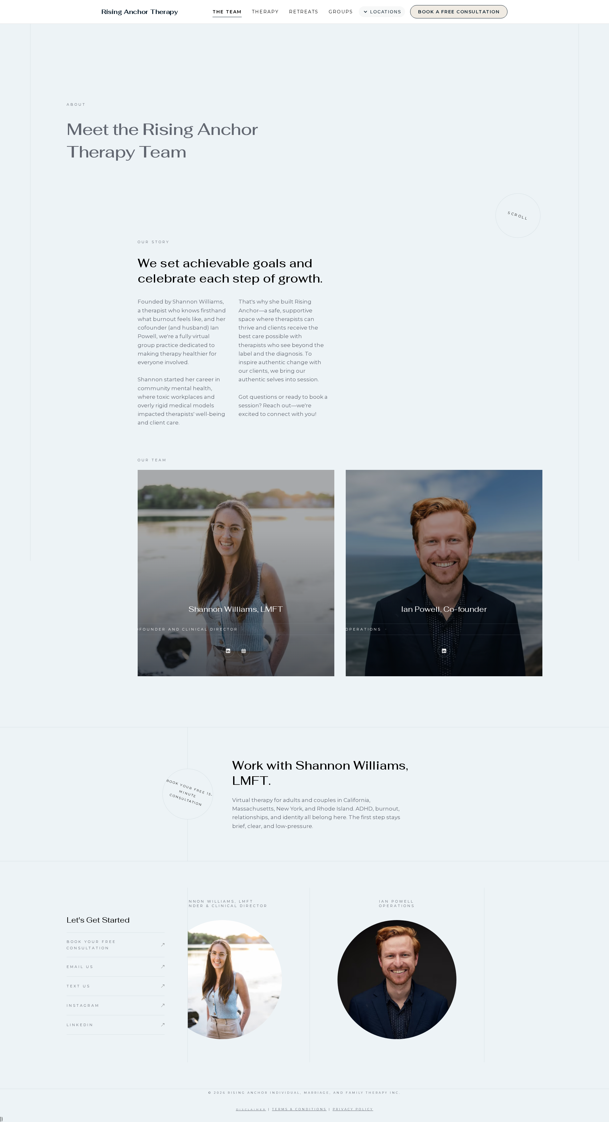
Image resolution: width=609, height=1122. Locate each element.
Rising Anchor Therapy (140, 12)
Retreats (303, 12)
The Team (227, 12)
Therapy (265, 12)
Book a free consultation (459, 12)
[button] (382, 11)
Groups (341, 12)
